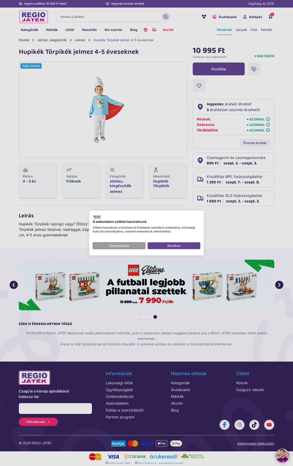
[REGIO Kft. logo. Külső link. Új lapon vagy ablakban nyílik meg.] (97, 217)
